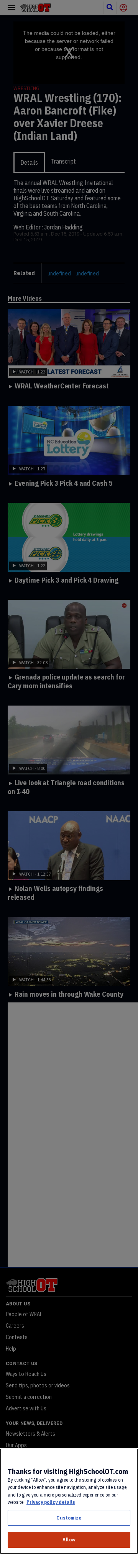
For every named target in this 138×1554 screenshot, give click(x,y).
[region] (69, 1501)
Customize (68, 1518)
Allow (69, 1539)
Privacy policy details (50, 1502)
